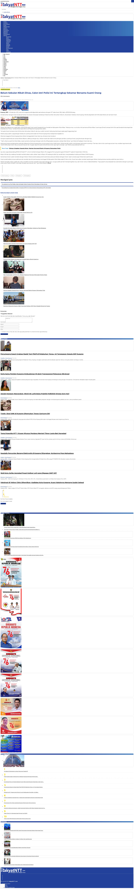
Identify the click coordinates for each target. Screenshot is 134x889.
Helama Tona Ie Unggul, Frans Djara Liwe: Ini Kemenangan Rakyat (18, 864)
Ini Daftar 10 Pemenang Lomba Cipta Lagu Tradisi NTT (16, 771)
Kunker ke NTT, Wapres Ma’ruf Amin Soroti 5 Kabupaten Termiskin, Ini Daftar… (21, 792)
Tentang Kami (6, 883)
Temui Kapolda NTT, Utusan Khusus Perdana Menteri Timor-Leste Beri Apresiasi (33, 433)
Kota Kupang (6, 96)
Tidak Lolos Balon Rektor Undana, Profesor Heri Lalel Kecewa (18, 839)
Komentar (3, 322)
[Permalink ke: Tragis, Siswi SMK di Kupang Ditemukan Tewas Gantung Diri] (13, 204)
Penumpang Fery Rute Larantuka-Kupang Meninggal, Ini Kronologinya (20, 802)
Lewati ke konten (5, 1)
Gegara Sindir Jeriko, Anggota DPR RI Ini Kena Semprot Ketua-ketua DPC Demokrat (26, 187)
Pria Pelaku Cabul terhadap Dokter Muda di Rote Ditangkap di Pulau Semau (24, 184)
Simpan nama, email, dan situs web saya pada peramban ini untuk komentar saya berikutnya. (24, 331)
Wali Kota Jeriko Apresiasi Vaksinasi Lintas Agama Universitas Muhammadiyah (21, 856)
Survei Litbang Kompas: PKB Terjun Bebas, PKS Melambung (17, 538)
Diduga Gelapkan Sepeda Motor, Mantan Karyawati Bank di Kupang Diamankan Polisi (24, 290)
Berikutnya (6, 496)
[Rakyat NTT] (67, 5)
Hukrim (2, 457)
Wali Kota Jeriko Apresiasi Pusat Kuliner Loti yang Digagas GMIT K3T (20, 243)
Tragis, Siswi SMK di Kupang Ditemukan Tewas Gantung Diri (17, 212)
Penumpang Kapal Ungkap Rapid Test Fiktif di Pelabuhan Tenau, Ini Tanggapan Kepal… (23, 787)
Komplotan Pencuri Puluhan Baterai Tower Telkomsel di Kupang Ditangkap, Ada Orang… (24, 781)
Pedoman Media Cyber (9, 887)
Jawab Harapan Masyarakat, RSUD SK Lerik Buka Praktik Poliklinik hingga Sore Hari (23, 197)
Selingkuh (18, 175)
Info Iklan (5, 886)
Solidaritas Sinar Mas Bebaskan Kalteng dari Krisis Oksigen (17, 847)
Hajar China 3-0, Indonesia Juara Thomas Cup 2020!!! (15, 813)
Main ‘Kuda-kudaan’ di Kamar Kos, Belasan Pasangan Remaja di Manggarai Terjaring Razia (25, 274)
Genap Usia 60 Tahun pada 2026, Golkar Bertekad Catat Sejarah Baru (19, 527)
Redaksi (5, 884)
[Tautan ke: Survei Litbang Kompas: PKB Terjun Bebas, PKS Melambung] (68, 534)
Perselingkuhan (5, 89)
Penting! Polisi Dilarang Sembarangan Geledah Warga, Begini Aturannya (20, 259)
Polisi (12, 175)
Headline (3, 358)
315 (4, 495)
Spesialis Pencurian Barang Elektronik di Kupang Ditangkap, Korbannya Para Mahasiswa (24, 228)
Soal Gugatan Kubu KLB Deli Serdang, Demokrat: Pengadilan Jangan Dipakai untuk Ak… (24, 555)
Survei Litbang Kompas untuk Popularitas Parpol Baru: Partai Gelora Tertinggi (21, 546)
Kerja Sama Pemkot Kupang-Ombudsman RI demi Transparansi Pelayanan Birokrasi (35, 374)
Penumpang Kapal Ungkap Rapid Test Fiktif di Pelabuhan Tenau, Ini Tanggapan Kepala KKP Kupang (42, 354)
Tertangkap (27, 175)
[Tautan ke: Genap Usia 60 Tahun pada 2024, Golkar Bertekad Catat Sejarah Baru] (68, 520)
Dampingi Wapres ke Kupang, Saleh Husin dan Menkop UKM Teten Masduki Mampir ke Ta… (24, 808)
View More (3, 503)
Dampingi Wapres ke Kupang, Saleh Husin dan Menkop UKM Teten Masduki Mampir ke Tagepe (26, 306)
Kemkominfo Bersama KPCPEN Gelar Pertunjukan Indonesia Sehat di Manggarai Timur (23, 830)
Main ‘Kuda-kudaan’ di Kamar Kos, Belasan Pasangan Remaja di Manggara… (21, 776)
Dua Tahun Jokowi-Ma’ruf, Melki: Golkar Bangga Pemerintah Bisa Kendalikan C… (22, 529)
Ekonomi (3, 477)
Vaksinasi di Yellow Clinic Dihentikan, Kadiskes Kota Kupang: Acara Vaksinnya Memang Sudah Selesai (42, 482)
